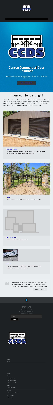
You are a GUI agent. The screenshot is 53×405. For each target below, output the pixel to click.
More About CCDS (26, 83)
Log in (8, 361)
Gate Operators (11, 238)
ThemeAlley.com (30, 311)
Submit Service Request (13, 392)
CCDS (26, 307)
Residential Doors (12, 382)
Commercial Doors (12, 380)
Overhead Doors (11, 149)
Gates (8, 197)
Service (8, 264)
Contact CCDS (10, 395)
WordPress (29, 313)
